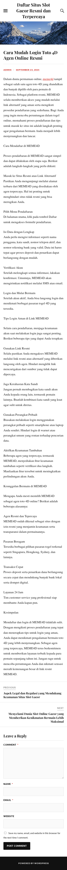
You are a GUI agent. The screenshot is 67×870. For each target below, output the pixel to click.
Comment (10, 744)
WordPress (41, 863)
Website (8, 816)
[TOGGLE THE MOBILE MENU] (5, 10)
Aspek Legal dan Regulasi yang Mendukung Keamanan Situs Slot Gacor (32, 695)
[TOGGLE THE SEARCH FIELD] (62, 10)
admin (7, 70)
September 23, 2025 (28, 70)
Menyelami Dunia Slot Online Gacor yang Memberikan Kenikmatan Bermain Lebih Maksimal (36, 717)
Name (8, 784)
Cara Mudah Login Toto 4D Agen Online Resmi (30, 55)
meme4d (48, 79)
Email (8, 800)
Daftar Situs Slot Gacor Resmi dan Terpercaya (33, 10)
